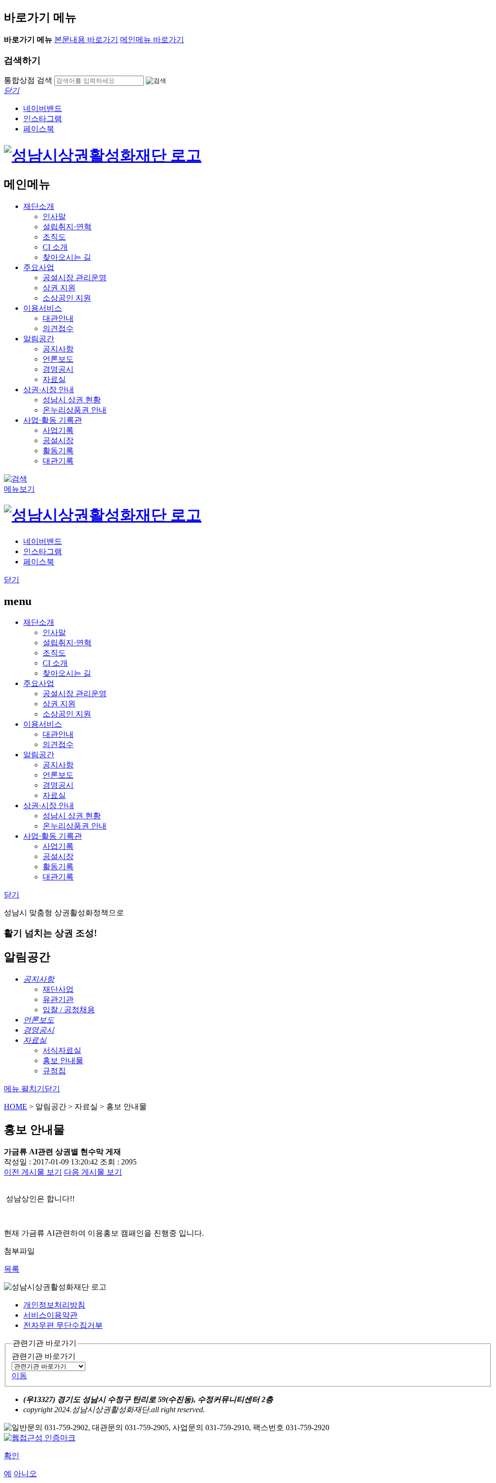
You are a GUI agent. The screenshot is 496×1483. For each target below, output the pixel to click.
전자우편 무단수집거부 (63, 1325)
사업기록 (58, 430)
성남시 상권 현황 (72, 400)
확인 (11, 1455)
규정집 (54, 1071)
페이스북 (38, 129)
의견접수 (58, 328)
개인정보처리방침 (54, 1305)
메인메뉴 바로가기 (152, 39)
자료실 (54, 379)
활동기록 (58, 450)
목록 (11, 1269)
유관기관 (58, 999)
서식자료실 (62, 1050)
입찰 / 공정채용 (69, 1009)
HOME (15, 1106)
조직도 (54, 237)
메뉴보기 (19, 489)
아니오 (25, 1473)
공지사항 (58, 349)
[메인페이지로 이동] (103, 155)
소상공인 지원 (67, 298)
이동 (19, 1375)
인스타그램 (42, 118)
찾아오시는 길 (67, 257)
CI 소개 (55, 247)
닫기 (11, 579)
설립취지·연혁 (67, 227)
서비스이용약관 (50, 1315)
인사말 (54, 216)
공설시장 (58, 440)
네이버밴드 (42, 108)
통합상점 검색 (28, 80)
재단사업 (58, 989)
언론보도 (58, 359)
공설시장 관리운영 (75, 277)
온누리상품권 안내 (75, 410)
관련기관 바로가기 (44, 1356)
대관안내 (58, 318)
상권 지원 (59, 288)
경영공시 (58, 369)
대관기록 (58, 461)
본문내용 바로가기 (86, 39)
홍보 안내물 (63, 1060)
